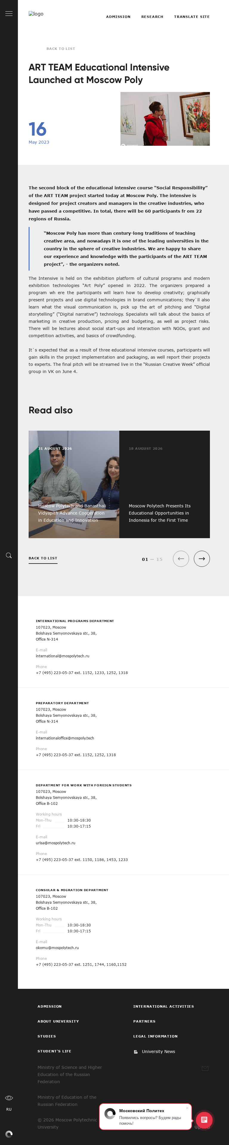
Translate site (192, 17)
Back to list (61, 48)
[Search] (9, 555)
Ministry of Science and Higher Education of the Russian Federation (70, 1074)
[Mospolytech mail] (205, 1068)
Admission (118, 17)
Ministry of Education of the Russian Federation (67, 1101)
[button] (202, 559)
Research (152, 17)
